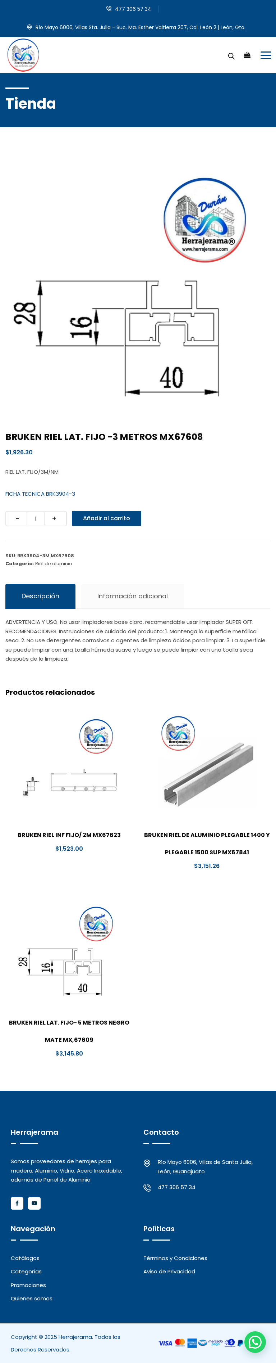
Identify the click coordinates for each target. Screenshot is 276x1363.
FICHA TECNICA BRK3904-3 (40, 494)
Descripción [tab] (40, 595)
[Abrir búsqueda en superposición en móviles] (231, 55)
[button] (255, 1342)
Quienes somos (31, 1298)
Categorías (26, 1271)
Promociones (28, 1285)
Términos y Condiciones (175, 1258)
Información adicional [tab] (132, 595)
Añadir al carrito (106, 518)
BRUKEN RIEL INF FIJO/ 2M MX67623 (69, 835)
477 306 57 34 (133, 9)
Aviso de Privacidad (169, 1271)
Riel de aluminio (53, 563)
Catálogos (25, 1258)
